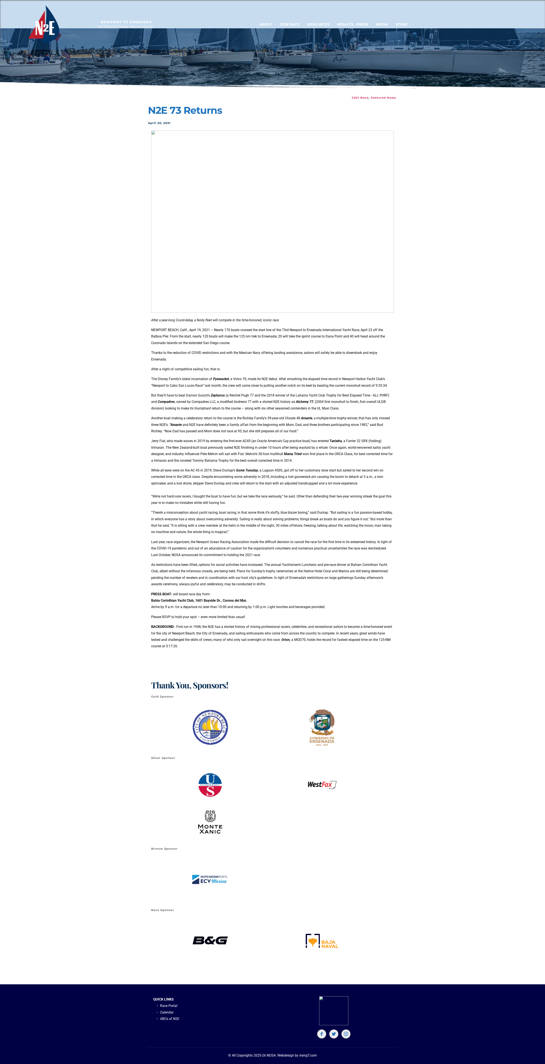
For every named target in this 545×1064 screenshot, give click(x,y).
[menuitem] (266, 24)
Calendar (167, 1012)
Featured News (383, 97)
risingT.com (308, 1055)
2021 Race (360, 97)
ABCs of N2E (170, 1019)
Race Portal (168, 1006)
